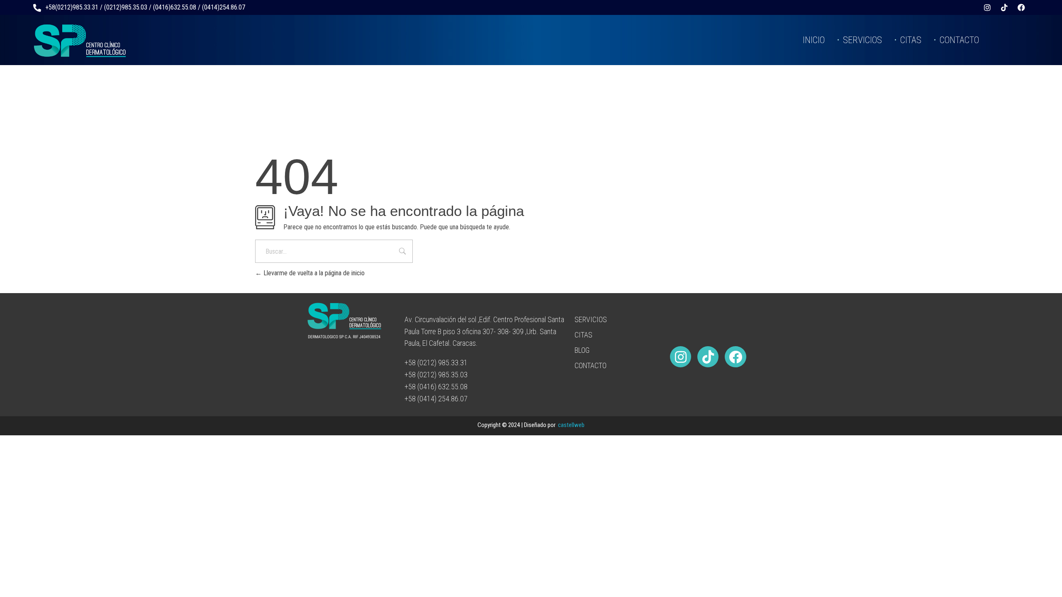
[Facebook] (1021, 7)
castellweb (571, 425)
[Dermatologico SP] (80, 40)
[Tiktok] (1004, 7)
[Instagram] (987, 7)
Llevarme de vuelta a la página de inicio (313, 273)
